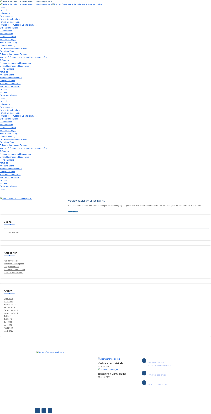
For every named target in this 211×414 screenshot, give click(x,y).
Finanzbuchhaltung (8, 42)
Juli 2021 (8, 316)
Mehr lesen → (74, 212)
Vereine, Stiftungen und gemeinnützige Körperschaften (23, 57)
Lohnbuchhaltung (7, 45)
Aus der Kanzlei (7, 75)
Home (2, 7)
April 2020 (8, 328)
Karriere (3, 92)
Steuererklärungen (8, 40)
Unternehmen (6, 31)
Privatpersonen (6, 16)
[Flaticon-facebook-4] (37, 410)
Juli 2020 (8, 319)
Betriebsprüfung (7, 51)
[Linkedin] (50, 410)
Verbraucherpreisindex (10, 86)
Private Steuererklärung (10, 22)
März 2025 (8, 302)
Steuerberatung (6, 34)
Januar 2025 (9, 307)
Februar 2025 (10, 304)
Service (3, 89)
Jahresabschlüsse (8, 37)
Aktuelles (4, 72)
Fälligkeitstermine (7, 81)
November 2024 (11, 313)
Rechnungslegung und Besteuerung (15, 63)
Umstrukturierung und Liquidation (14, 66)
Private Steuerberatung (10, 19)
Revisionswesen (7, 69)
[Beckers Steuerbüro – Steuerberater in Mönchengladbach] (26, 1)
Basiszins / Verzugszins (10, 84)
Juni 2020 (8, 322)
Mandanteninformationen (11, 78)
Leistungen (5, 13)
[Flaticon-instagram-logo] (44, 410)
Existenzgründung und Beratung (14, 54)
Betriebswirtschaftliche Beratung (14, 48)
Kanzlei (3, 10)
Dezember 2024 (11, 310)
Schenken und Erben (9, 28)
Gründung (4, 60)
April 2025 (8, 299)
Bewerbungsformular (9, 95)
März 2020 (8, 331)
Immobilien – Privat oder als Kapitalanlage (18, 25)
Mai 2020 (8, 325)
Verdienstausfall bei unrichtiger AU (86, 200)
